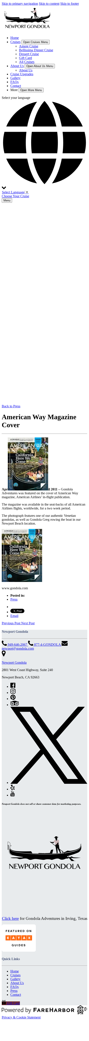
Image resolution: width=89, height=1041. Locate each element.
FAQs (14, 82)
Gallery (15, 78)
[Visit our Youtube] (12, 795)
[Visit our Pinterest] (13, 698)
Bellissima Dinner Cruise (36, 50)
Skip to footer (69, 3)
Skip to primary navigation (20, 3)
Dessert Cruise (29, 54)
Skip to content (49, 3)
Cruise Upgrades (21, 74)
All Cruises (26, 62)
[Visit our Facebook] (12, 686)
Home (14, 38)
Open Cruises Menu (35, 42)
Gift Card (25, 58)
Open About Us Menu (39, 66)
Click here (10, 918)
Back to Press (11, 406)
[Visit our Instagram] (13, 692)
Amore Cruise (28, 46)
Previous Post (11, 623)
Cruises (15, 975)
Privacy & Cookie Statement (21, 1017)
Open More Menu (31, 90)
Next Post (28, 623)
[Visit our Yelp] (12, 789)
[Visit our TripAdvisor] (14, 705)
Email (14, 616)
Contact (15, 86)
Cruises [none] (15, 42)
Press (13, 599)
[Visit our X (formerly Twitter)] (48, 782)
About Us (25, 70)
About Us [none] (17, 66)
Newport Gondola (14, 662)
